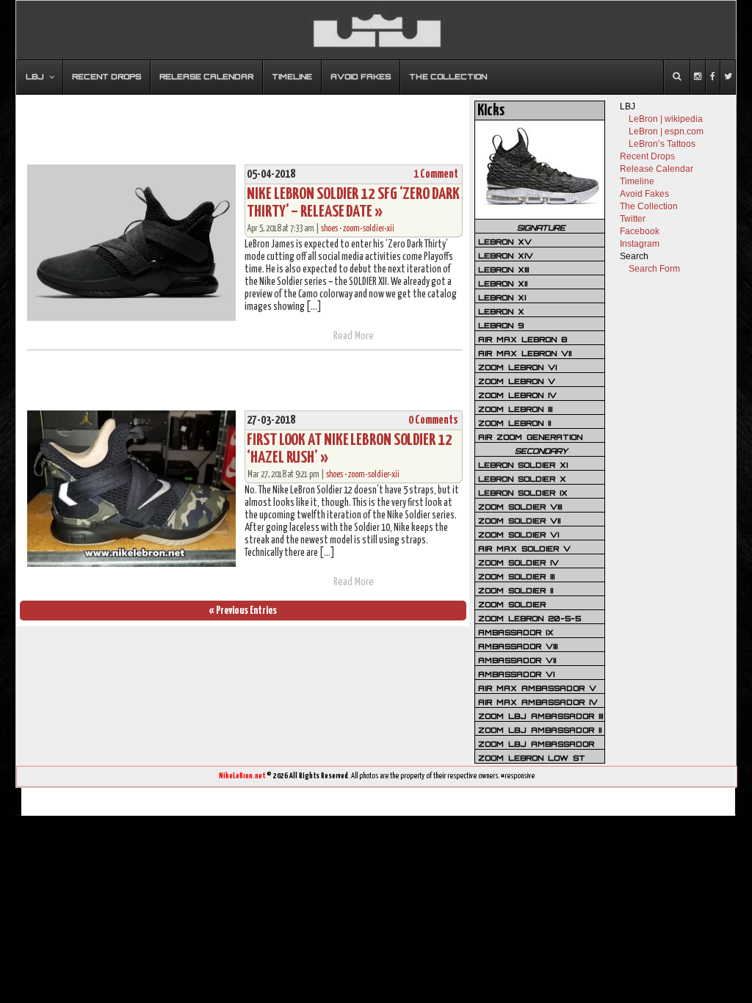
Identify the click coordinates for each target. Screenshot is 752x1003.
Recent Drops (647, 156)
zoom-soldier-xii (368, 228)
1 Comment (435, 174)
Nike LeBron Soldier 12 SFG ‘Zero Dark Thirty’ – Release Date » (353, 203)
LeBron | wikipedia (666, 119)
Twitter (633, 219)
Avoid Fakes (644, 194)
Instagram (639, 244)
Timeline (637, 181)
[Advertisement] (243, 123)
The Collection (649, 206)
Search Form (654, 269)
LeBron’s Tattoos (662, 144)
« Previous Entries (243, 610)
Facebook (639, 231)
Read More (353, 335)
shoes (329, 228)
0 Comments (433, 420)
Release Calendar (656, 169)
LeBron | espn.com (666, 131)
